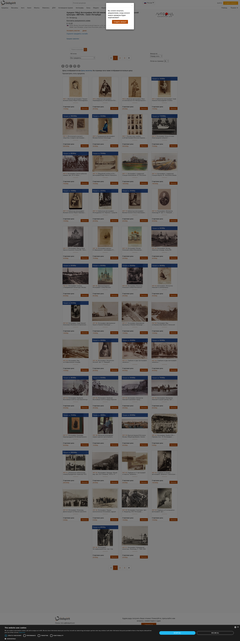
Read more (22, 632)
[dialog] (120, 633)
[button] (79, 639)
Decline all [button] (215, 633)
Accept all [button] (177, 633)
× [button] (238, 627)
